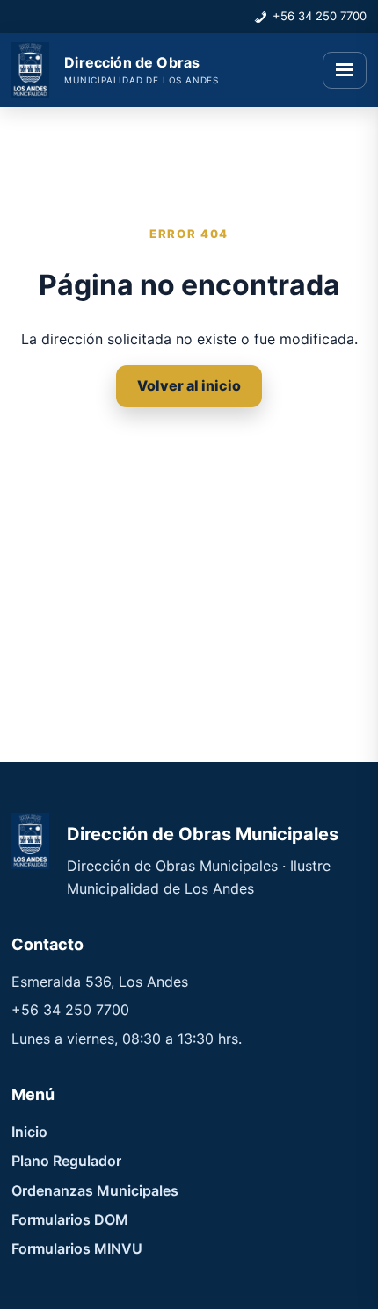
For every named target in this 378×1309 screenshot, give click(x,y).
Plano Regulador (66, 1160)
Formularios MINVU (76, 1248)
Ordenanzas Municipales (94, 1190)
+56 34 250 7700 (320, 16)
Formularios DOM (69, 1219)
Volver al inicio (189, 385)
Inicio (29, 1131)
